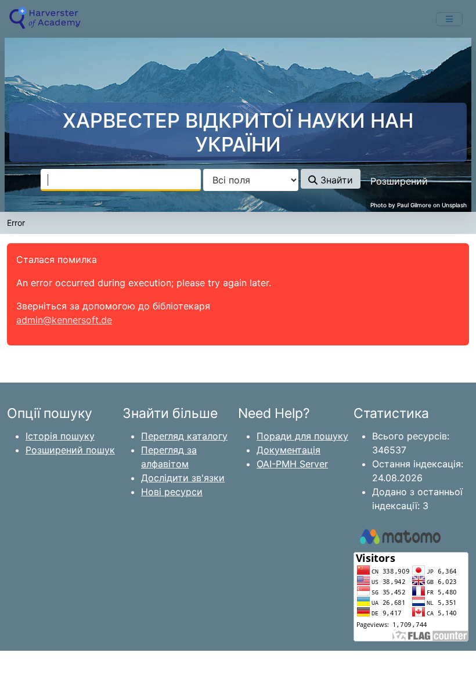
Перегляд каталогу (184, 436)
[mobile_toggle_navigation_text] (449, 19)
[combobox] (121, 180)
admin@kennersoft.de (64, 320)
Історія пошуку (60, 436)
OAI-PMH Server (292, 464)
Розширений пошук (70, 450)
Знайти (335, 180)
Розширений (399, 181)
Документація (288, 450)
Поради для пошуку (302, 436)
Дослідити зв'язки (183, 478)
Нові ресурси (172, 491)
